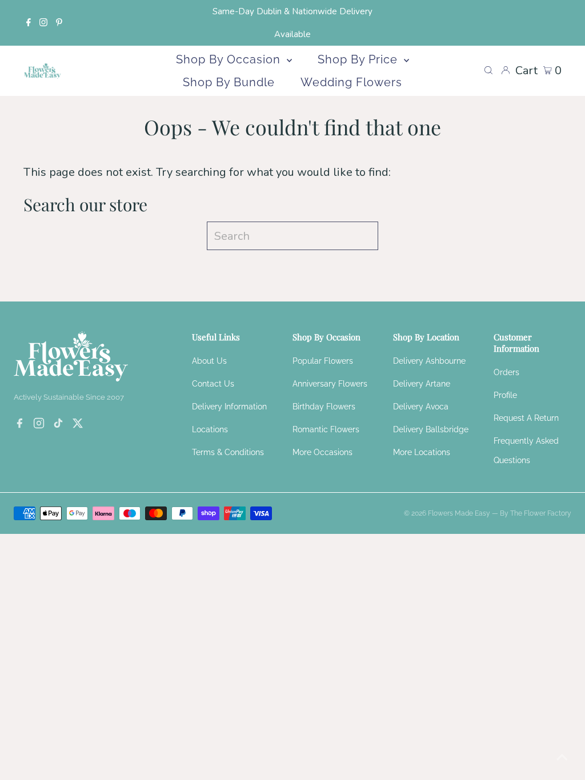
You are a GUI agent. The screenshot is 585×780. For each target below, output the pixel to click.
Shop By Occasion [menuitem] (230, 59)
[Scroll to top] (562, 757)
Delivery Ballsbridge (430, 429)
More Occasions (322, 452)
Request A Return (526, 418)
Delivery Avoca (420, 406)
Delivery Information (229, 406)
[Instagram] (43, 23)
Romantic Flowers (325, 429)
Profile (505, 395)
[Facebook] (28, 23)
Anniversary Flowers (329, 383)
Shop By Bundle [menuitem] (229, 82)
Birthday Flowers (323, 406)
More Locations (421, 452)
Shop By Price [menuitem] (359, 59)
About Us (209, 360)
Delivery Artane (421, 383)
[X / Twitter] (77, 425)
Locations (210, 429)
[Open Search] (488, 71)
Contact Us (213, 383)
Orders (506, 372)
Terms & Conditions (228, 452)
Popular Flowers (322, 360)
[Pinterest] (59, 23)
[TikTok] (58, 425)
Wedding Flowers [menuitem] (351, 82)
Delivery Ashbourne (429, 360)
